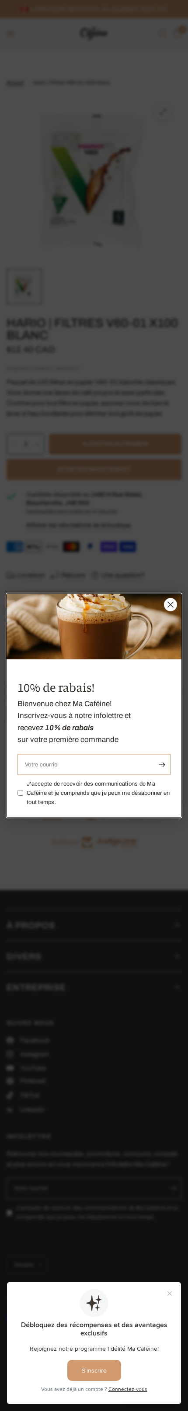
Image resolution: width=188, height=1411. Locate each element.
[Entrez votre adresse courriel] (162, 764)
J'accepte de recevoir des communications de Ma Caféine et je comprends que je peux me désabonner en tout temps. (98, 793)
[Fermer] (170, 604)
